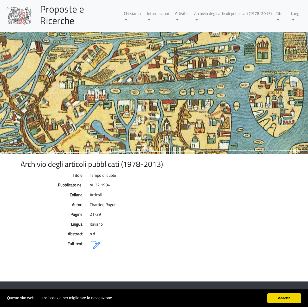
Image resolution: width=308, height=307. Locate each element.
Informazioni (158, 13)
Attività (181, 13)
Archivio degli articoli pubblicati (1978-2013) (233, 13)
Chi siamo (132, 13)
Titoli (280, 13)
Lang (295, 13)
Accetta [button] (284, 298)
